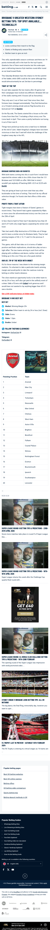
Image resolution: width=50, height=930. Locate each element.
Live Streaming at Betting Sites (14, 827)
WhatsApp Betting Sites (12, 824)
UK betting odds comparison (15, 788)
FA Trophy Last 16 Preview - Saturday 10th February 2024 (23, 744)
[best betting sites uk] (11, 7)
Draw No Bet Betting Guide (13, 854)
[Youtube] (36, 6)
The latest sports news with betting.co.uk (19, 11)
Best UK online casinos (13, 779)
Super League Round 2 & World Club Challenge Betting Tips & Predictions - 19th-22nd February (24, 658)
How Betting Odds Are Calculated (15, 841)
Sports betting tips (11, 793)
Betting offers (9, 783)
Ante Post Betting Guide (12, 834)
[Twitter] (32, 6)
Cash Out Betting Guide (11, 831)
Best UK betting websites (13, 774)
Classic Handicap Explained (13, 847)
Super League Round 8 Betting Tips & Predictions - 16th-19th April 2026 (25, 572)
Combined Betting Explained (13, 844)
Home (3, 11)
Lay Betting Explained (11, 851)
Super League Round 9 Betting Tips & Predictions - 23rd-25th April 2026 (25, 529)
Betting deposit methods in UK (15, 797)
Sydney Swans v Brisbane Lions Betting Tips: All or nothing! (23, 701)
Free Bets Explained (10, 837)
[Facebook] (28, 6)
